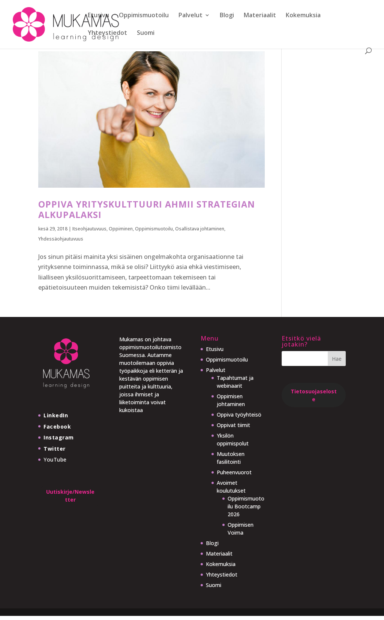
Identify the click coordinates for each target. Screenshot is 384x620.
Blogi (227, 15)
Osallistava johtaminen (199, 229)
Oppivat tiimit (233, 425)
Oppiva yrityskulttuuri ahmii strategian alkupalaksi (146, 209)
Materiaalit (260, 15)
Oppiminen (121, 229)
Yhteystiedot (107, 33)
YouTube (55, 459)
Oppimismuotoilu (144, 15)
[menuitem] (145, 39)
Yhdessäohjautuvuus (60, 239)
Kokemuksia (303, 15)
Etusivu (98, 15)
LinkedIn (56, 415)
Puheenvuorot (234, 472)
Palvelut (190, 15)
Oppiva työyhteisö (239, 414)
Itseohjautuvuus (89, 229)
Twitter (55, 448)
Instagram (59, 437)
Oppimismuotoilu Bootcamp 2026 (246, 506)
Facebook (57, 426)
